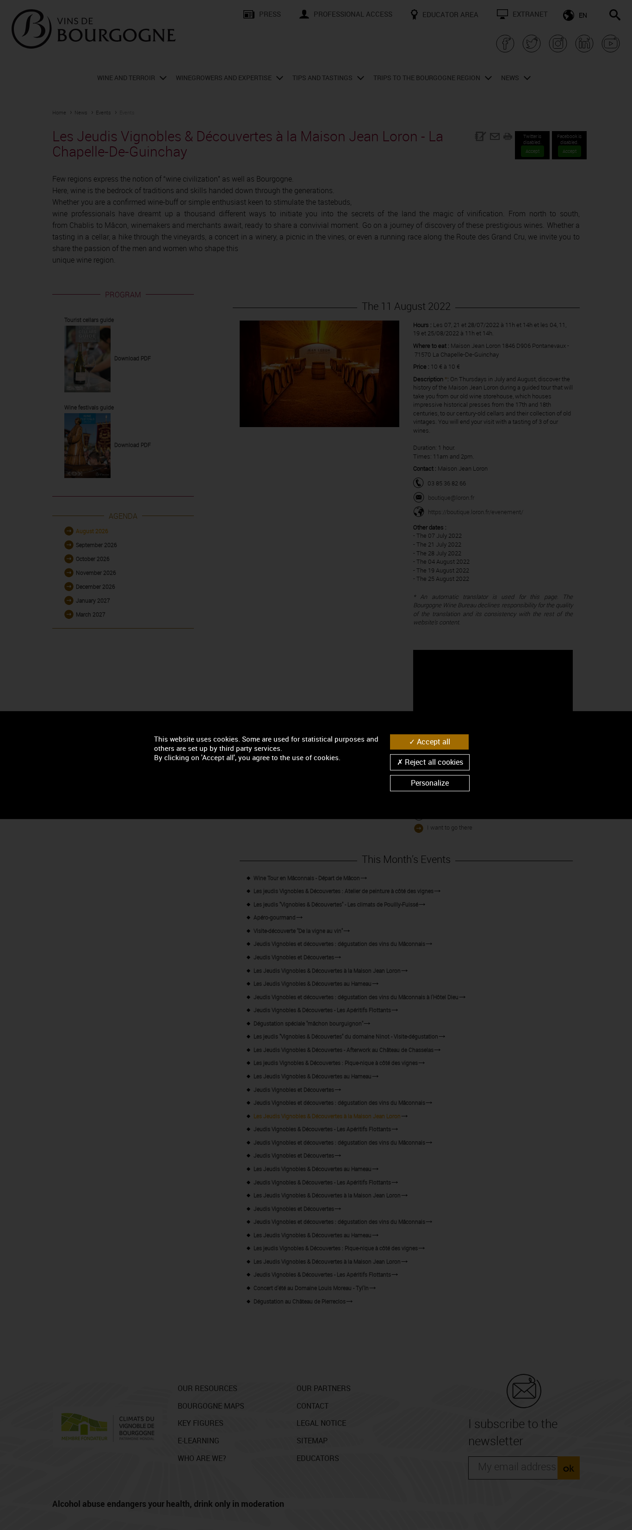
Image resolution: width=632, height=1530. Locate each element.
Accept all (432, 742)
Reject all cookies (433, 762)
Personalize (430, 783)
